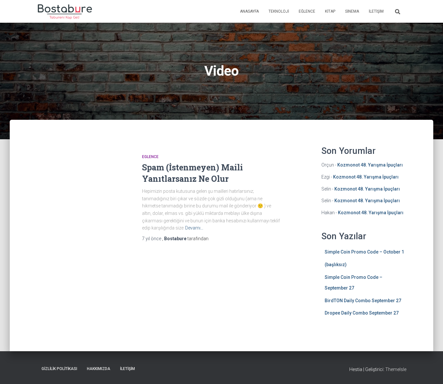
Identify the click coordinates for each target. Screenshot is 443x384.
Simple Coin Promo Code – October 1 (364, 251)
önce (152, 238)
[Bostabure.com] (64, 11)
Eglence (150, 157)
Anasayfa (249, 11)
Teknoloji (279, 11)
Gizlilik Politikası (59, 368)
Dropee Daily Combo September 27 (362, 313)
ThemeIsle (395, 369)
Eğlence (307, 11)
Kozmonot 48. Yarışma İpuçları (370, 164)
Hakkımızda (98, 368)
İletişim (376, 11)
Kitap (330, 11)
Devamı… (194, 227)
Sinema (352, 11)
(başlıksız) (336, 264)
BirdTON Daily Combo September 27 (363, 300)
